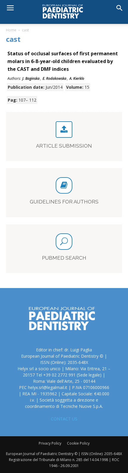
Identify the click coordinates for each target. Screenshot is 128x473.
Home (11, 30)
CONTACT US (64, 419)
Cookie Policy (78, 443)
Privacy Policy (50, 443)
